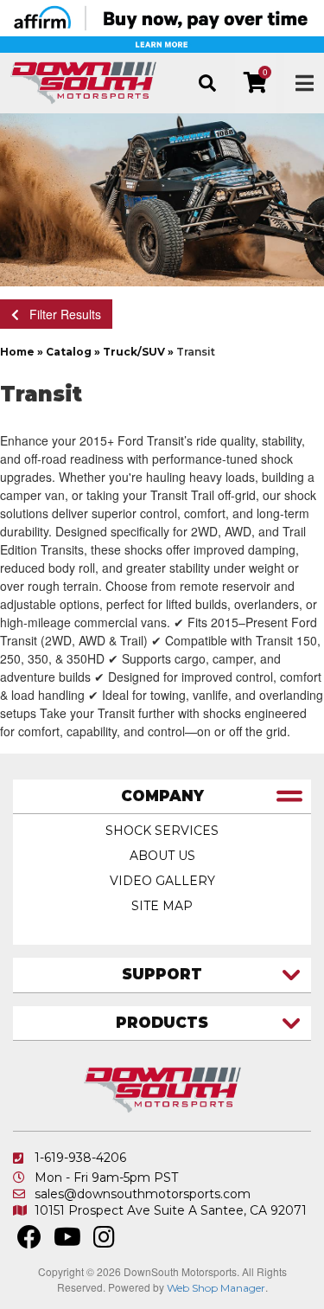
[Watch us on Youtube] (67, 1241)
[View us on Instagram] (104, 1241)
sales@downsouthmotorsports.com (143, 1194)
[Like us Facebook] (29, 1241)
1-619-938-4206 (80, 1157)
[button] (206, 83)
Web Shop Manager (216, 1287)
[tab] (162, 797)
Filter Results (60, 314)
